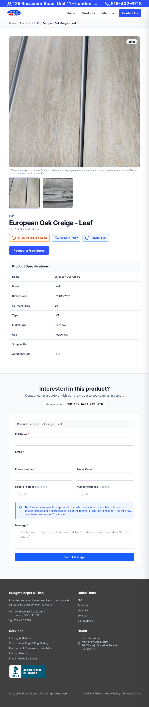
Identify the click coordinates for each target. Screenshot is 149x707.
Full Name (22, 434)
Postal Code (85, 469)
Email (19, 451)
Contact (82, 615)
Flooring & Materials (20, 638)
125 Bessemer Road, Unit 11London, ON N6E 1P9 (30, 613)
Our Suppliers (85, 620)
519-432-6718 (126, 3)
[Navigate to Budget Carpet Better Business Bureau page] (28, 671)
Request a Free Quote (29, 250)
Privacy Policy (131, 693)
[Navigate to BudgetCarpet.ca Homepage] (14, 13)
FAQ (79, 600)
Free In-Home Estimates (23, 658)
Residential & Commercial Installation (31, 648)
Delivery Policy (93, 693)
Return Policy (112, 693)
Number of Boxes (93, 486)
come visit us (17, 173)
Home (12, 23)
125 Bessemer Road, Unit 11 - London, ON (56, 3)
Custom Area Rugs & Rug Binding (29, 643)
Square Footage (31, 486)
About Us (82, 610)
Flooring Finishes (19, 653)
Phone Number (25, 469)
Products (25, 23)
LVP (36, 23)
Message (21, 525)
